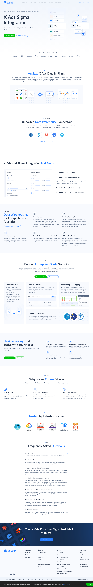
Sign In (88, 2)
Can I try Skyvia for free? (32, 510)
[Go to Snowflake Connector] (62, 134)
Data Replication (61, 559)
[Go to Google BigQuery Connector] (54, 134)
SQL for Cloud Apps (62, 573)
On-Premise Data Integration (64, 564)
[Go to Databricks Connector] (46, 134)
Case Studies (83, 554)
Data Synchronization (62, 557)
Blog (81, 552)
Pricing (39, 566)
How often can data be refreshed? (34, 500)
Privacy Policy (49, 579)
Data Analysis (60, 566)
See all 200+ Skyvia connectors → (46, 142)
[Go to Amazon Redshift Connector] (31, 134)
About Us (27, 552)
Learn (81, 561)
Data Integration (11, 11)
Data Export (60, 554)
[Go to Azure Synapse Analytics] (39, 134)
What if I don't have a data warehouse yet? (37, 478)
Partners (27, 557)
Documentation (84, 566)
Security (41, 579)
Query (39, 554)
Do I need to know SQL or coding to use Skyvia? (38, 490)
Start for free (20, 357)
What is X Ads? (29, 453)
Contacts (27, 554)
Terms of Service (31, 579)
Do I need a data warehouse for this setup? (37, 468)
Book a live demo (22, 35)
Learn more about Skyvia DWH (12, 226)
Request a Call (81, 2)
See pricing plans (9, 357)
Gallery (81, 557)
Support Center (84, 564)
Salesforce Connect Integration (65, 571)
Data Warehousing (62, 561)
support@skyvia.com (83, 579)
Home (5, 11)
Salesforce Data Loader (63, 568)
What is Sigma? (29, 460)
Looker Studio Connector (44, 564)
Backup (39, 559)
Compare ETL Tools (84, 559)
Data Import (60, 552)
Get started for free (9, 35)
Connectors (41, 557)
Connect (40, 561)
